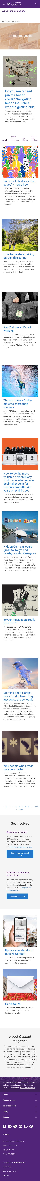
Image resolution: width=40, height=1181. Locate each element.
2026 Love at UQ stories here (21, 847)
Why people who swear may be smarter (18, 767)
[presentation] (4, 138)
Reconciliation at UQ (27, 1088)
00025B (11, 1150)
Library (5, 1112)
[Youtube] (20, 1126)
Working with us (9, 1100)
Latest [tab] (4, 140)
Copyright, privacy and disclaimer (14, 1162)
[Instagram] (26, 1126)
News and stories (13, 22)
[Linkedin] (10, 1126)
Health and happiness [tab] (15, 138)
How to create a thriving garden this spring (18, 256)
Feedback (6, 1175)
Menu (3, 4)
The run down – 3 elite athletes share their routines (17, 404)
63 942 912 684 (11, 1145)
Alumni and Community (13, 11)
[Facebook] (4, 1126)
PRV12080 (12, 1154)
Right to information (10, 1171)
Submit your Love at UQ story (20, 854)
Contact (6, 1117)
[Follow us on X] (15, 1126)
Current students (9, 1106)
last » (21, 809)
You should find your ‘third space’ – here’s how (19, 183)
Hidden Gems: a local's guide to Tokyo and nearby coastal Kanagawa (19, 550)
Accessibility (7, 1167)
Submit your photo (17, 896)
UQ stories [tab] (25, 139)
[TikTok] (31, 1126)
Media (5, 1095)
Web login (6, 1134)
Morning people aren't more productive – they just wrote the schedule (18, 696)
